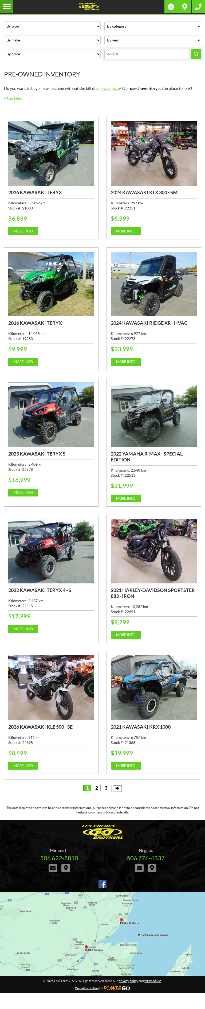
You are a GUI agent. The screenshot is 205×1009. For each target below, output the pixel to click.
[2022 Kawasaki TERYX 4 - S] (51, 551)
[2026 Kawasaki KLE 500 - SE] (51, 687)
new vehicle (109, 88)
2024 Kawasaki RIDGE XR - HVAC (149, 323)
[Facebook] (102, 884)
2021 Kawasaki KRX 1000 (141, 727)
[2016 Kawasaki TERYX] (51, 153)
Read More (13, 98)
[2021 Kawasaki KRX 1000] (154, 687)
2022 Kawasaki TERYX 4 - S (39, 590)
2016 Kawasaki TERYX (35, 192)
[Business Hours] (171, 6)
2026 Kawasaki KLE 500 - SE (40, 727)
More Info (23, 231)
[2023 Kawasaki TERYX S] (51, 414)
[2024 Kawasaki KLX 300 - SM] (154, 153)
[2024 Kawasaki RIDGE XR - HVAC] (154, 284)
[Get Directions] (184, 6)
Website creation (87, 988)
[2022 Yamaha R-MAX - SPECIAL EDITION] (154, 414)
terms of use (152, 981)
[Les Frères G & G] (88, 6)
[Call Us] (198, 6)
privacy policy (128, 981)
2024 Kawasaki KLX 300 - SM (144, 192)
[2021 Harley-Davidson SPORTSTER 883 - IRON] (154, 551)
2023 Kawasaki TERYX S (36, 454)
